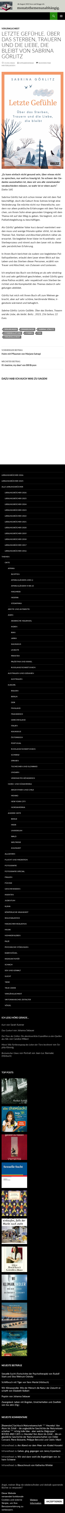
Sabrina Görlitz (46, 329)
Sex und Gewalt (13, 970)
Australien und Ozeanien (21, 673)
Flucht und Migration (16, 860)
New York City (18, 801)
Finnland (16, 708)
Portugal (16, 743)
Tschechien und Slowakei (24, 766)
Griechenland (18, 720)
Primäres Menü (61, 16)
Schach (8, 965)
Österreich (17, 737)
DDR (13, 702)
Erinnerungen (27, 329)
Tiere (7, 982)
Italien (14, 726)
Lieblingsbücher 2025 (12, 481)
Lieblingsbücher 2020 (16, 528)
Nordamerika (18, 807)
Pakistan (15, 656)
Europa (11, 685)
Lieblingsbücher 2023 (16, 510)
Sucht (8, 976)
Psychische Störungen (16, 947)
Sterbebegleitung (12, 333)
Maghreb (16, 592)
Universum (16, 831)
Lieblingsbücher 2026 (12, 475)
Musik (8, 930)
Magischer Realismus (16, 924)
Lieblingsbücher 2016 (16, 551)
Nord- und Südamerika (20, 784)
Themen (5, 557)
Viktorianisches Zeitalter (18, 1000)
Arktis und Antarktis (19, 609)
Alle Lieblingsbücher (12, 487)
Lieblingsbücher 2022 (16, 516)
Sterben (29, 333)
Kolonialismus (12, 918)
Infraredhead (26, 63)
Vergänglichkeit (10, 29)
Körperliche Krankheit (16, 912)
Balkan (14, 691)
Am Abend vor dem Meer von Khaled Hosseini (40, 1445)
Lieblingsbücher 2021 (16, 522)
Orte (7, 562)
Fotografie (11, 866)
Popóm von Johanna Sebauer (16, 1397)
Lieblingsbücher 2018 (16, 539)
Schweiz (15, 755)
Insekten (9, 895)
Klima (7, 906)
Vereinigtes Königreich (23, 778)
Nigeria (14, 597)
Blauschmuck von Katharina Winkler (35, 1465)
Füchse (8, 883)
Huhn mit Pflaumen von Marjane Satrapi (21, 352)
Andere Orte (14, 813)
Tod (39, 333)
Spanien (15, 761)
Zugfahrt (16, 848)
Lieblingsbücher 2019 (16, 533)
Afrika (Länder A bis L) (22, 580)
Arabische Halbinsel (21, 621)
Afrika (11, 568)
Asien (10, 615)
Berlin (14, 697)
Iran (13, 632)
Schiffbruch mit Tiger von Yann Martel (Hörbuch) (25, 1382)
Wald (13, 836)
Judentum (10, 900)
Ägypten (15, 574)
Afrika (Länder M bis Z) (22, 586)
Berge (14, 819)
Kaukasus (16, 644)
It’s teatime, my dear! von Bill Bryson (19, 363)
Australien (16, 679)
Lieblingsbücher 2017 (16, 545)
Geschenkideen (12, 889)
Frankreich (17, 714)
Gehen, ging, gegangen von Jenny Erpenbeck (39, 1451)
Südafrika (16, 603)
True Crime (10, 988)
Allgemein (10, 854)
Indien (14, 627)
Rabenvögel (11, 953)
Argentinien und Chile (22, 790)
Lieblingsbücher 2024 (16, 504)
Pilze (7, 941)
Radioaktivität (12, 959)
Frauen (8, 877)
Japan (14, 638)
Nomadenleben (13, 935)
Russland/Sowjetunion (23, 667)
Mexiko (14, 796)
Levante (15, 650)
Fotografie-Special (15, 871)
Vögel (8, 1005)
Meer (13, 825)
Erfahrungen (10, 329)
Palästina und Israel (21, 662)
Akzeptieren (54, 1501)
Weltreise (16, 842)
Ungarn (15, 772)
